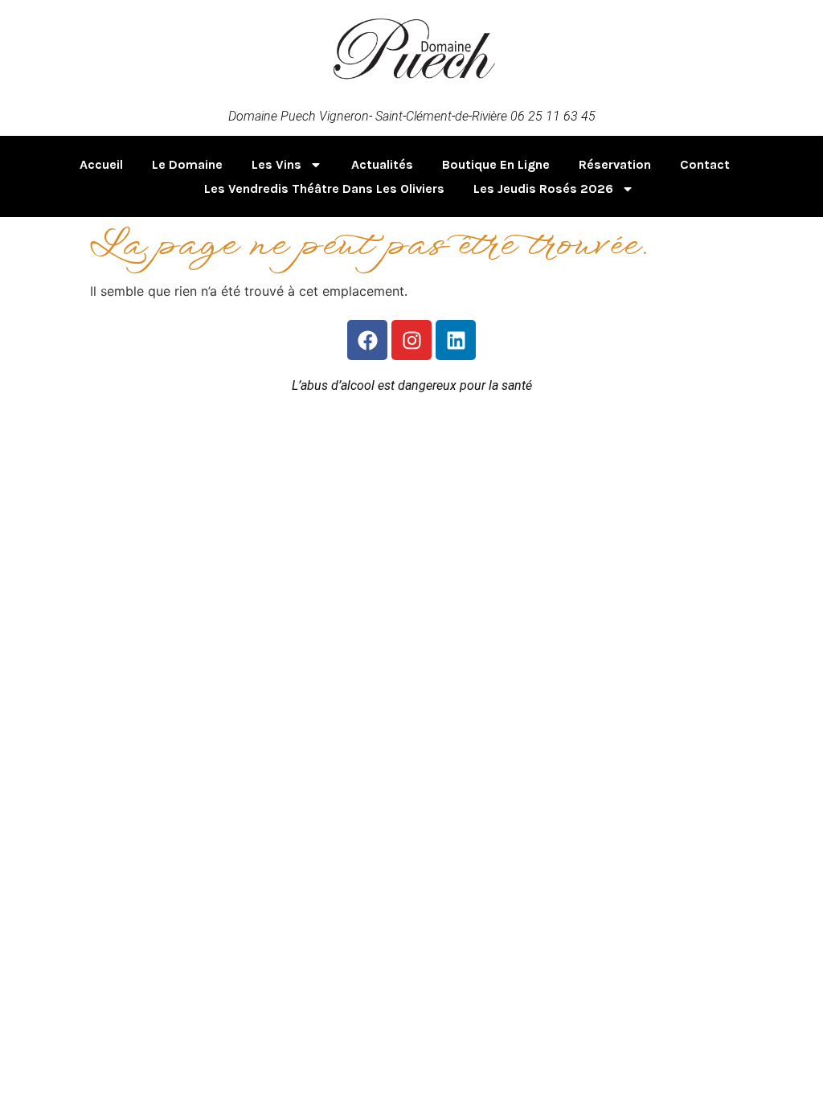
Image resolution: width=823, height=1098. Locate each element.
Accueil (101, 164)
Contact (705, 164)
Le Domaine (187, 164)
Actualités (382, 164)
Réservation (615, 164)
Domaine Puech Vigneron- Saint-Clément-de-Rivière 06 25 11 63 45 (412, 116)
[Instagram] (411, 340)
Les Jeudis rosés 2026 (543, 188)
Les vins (276, 164)
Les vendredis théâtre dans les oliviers (324, 188)
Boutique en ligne (496, 164)
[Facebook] (367, 340)
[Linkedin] (456, 340)
